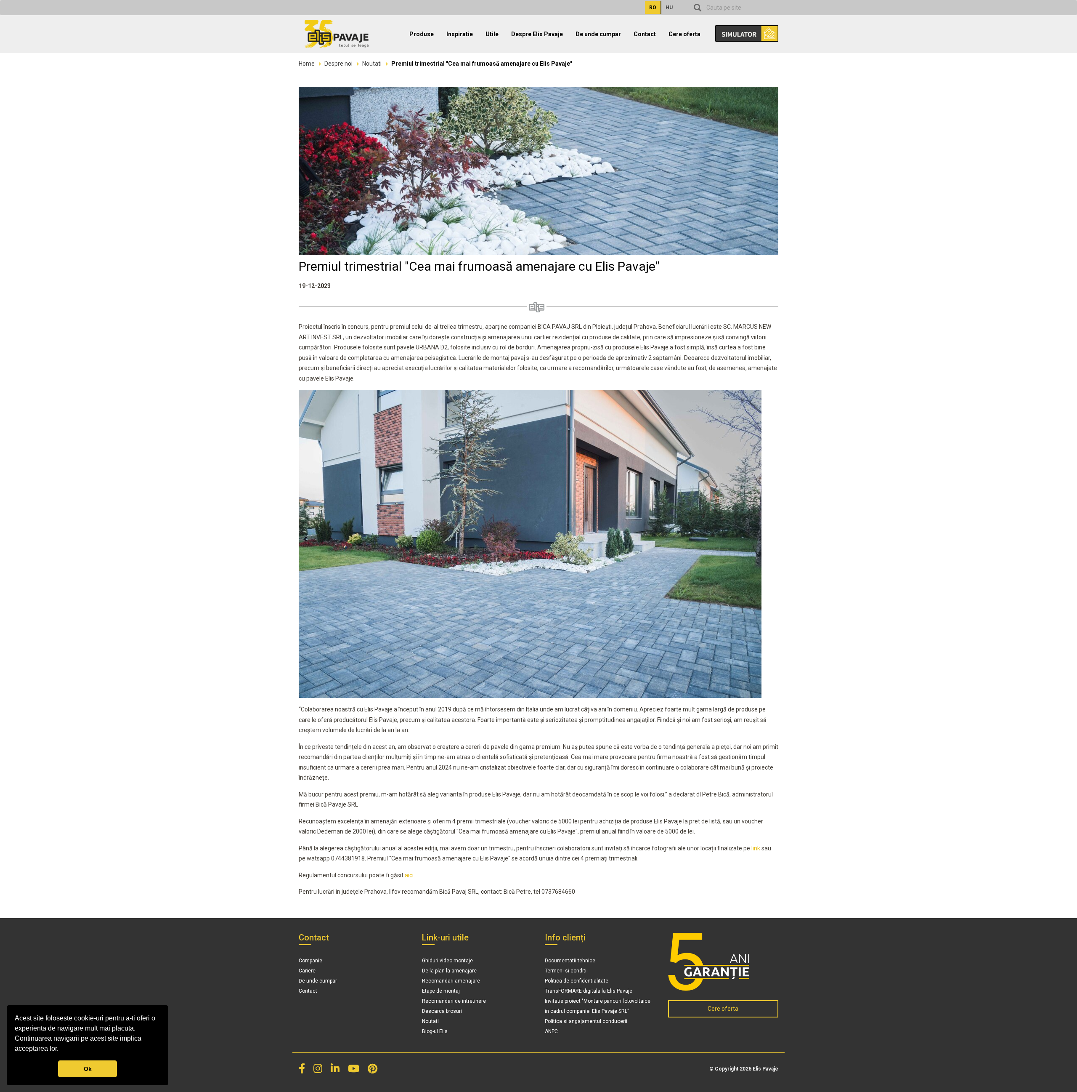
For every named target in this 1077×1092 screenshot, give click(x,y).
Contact (645, 34)
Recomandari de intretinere (454, 1001)
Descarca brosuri (442, 1011)
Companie (310, 961)
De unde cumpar (598, 34)
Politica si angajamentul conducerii (586, 1021)
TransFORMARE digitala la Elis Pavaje (588, 991)
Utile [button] (492, 34)
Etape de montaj (441, 991)
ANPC (551, 1031)
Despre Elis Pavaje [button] (537, 34)
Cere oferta (684, 34)
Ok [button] (88, 1068)
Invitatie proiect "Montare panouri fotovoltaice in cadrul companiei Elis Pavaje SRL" (597, 1006)
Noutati (372, 63)
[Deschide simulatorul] (742, 30)
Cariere (307, 971)
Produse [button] (421, 34)
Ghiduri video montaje (447, 961)
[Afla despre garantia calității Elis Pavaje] (723, 962)
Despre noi (338, 63)
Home (307, 63)
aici (409, 875)
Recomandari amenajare (451, 981)
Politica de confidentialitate (576, 981)
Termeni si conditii (566, 971)
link (755, 848)
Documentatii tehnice (570, 961)
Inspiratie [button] (459, 34)
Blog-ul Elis (435, 1031)
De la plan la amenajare (449, 971)
